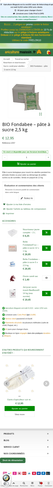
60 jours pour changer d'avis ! (30, 10)
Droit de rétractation (13, 460)
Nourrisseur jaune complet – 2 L (31, 231)
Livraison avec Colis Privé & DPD (30, 14)
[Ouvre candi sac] (12, 278)
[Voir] (46, 278)
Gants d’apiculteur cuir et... (19, 399)
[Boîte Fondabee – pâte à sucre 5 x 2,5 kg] (12, 264)
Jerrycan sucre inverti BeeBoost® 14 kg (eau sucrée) (31, 291)
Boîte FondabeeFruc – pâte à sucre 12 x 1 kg (31, 246)
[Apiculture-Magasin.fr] (24, 52)
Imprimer (10, 213)
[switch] (6, 483)
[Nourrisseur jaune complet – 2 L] (12, 232)
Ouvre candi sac (30, 276)
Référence (6, 143)
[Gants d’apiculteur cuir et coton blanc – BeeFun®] (20, 378)
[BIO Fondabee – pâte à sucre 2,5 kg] (40, 114)
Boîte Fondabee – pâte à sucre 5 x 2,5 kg (31, 262)
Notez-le (28, 198)
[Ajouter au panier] (46, 232)
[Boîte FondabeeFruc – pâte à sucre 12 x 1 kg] (12, 248)
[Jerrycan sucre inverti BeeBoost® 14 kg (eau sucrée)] (12, 293)
